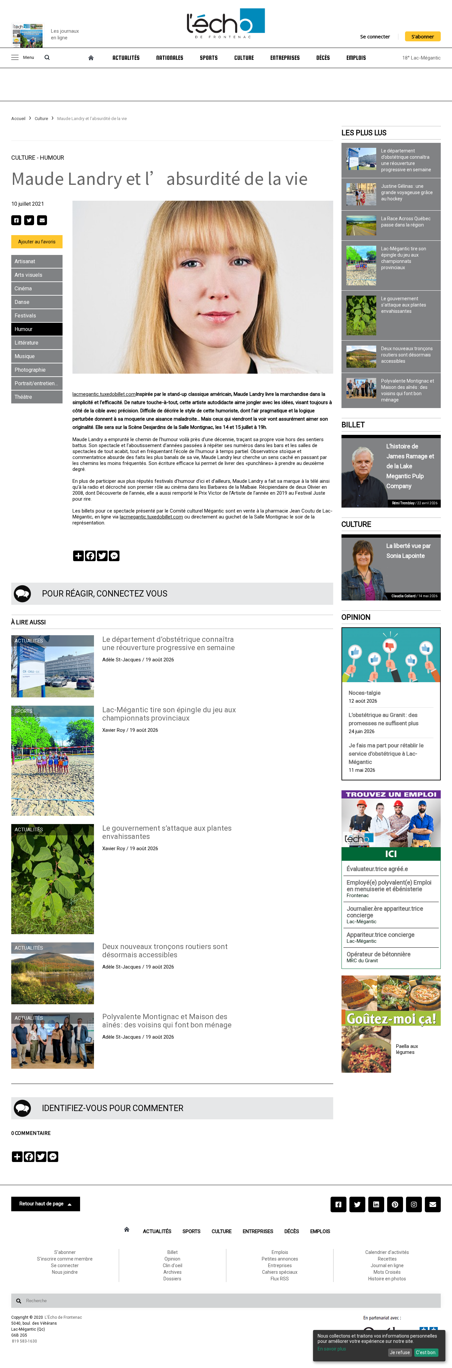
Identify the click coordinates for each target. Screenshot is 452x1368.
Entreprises (285, 58)
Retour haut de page (42, 1204)
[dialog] (379, 1345)
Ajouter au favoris (37, 241)
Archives (172, 1272)
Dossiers (172, 1278)
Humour (52, 157)
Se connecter (375, 36)
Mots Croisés (387, 1272)
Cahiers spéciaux (279, 1272)
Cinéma (23, 288)
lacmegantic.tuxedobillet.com (104, 394)
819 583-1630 (24, 1341)
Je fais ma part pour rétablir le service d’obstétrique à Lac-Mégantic (386, 753)
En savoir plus (332, 1348)
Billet (353, 425)
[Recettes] (391, 1001)
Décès (323, 58)
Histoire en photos (387, 1278)
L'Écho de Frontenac (63, 1317)
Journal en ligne (387, 1265)
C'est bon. (426, 1352)
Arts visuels (28, 275)
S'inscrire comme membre (65, 1259)
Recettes (387, 1259)
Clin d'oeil (172, 1265)
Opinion (356, 617)
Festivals (25, 315)
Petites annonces (280, 1259)
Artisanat (25, 261)
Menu (28, 58)
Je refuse (400, 1352)
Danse (22, 302)
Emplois (356, 58)
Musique (25, 356)
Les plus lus (363, 133)
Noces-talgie (365, 692)
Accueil (18, 118)
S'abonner (423, 36)
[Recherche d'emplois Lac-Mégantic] (391, 825)
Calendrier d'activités (387, 1252)
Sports (209, 58)
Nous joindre (65, 1272)
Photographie (30, 370)
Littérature (26, 343)
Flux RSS (280, 1278)
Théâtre (23, 397)
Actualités (126, 58)
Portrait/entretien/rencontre (39, 383)
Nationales (169, 58)
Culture (244, 58)
